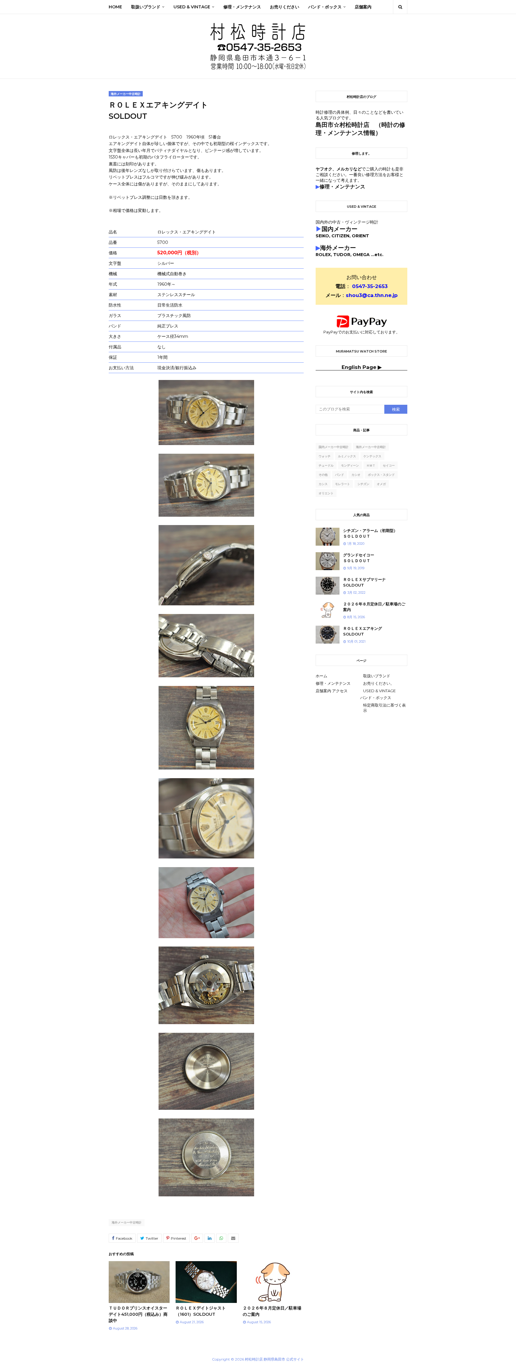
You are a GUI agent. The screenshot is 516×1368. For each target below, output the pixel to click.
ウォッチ (325, 456)
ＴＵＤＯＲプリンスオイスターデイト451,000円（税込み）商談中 (138, 1314)
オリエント (326, 493)
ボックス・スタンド (381, 475)
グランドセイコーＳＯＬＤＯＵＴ (358, 558)
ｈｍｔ (370, 465)
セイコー (389, 465)
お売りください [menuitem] (284, 7)
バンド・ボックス (375, 697)
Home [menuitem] (115, 7)
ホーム (321, 675)
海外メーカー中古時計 (127, 1222)
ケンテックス (372, 456)
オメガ (381, 484)
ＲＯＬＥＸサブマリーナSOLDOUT (364, 582)
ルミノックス (347, 456)
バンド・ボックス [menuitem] (325, 7)
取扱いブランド (376, 675)
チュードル (326, 465)
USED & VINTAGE (379, 690)
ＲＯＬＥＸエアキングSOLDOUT (362, 631)
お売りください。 (378, 683)
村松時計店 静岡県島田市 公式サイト (274, 1359)
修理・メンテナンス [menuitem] (242, 7)
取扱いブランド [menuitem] (145, 7)
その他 (323, 475)
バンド (339, 475)
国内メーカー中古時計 (333, 447)
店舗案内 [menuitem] (363, 7)
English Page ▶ (362, 367)
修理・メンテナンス (333, 683)
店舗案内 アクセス (332, 690)
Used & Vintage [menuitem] (191, 7)
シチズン (363, 484)
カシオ (355, 475)
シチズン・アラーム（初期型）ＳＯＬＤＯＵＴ (370, 533)
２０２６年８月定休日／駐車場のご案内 (374, 606)
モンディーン (350, 465)
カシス (323, 484)
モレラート (342, 484)
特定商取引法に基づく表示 (384, 708)
